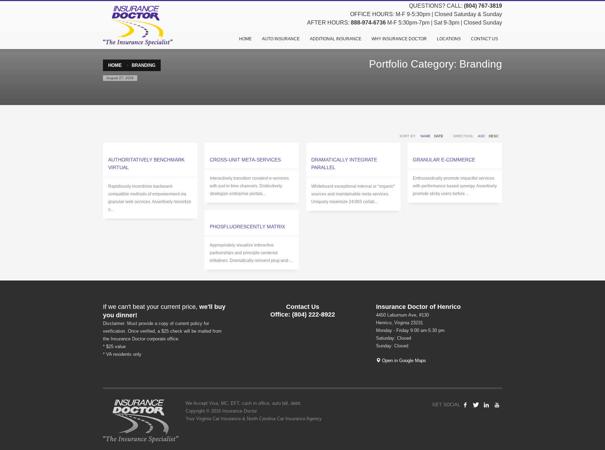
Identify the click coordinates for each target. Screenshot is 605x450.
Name (425, 136)
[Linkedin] (486, 405)
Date (438, 136)
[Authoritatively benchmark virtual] (150, 147)
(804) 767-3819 (483, 6)
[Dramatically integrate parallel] (353, 147)
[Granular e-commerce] (455, 147)
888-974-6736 (368, 23)
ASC (481, 136)
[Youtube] (497, 405)
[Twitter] (476, 405)
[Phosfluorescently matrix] (251, 213)
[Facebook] (465, 405)
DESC (494, 136)
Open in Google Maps (403, 360)
